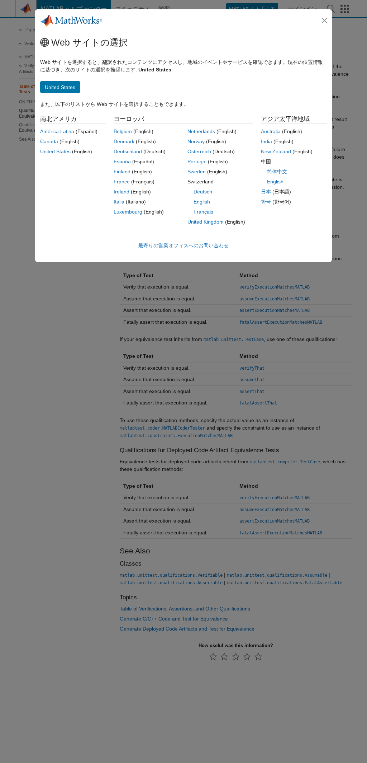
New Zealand (276, 151)
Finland (122, 171)
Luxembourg (128, 212)
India (266, 141)
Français (203, 212)
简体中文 (277, 171)
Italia (119, 202)
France (122, 181)
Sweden (196, 171)
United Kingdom (205, 222)
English (202, 202)
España (122, 161)
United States (55, 151)
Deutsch (203, 192)
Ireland (121, 192)
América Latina (57, 131)
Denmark (124, 141)
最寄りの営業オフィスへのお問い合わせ (183, 245)
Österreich (199, 151)
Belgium (123, 131)
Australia (271, 131)
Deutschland (128, 151)
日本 (266, 192)
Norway (196, 141)
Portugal (196, 161)
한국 (266, 202)
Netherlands (201, 131)
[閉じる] (324, 20)
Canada (49, 141)
